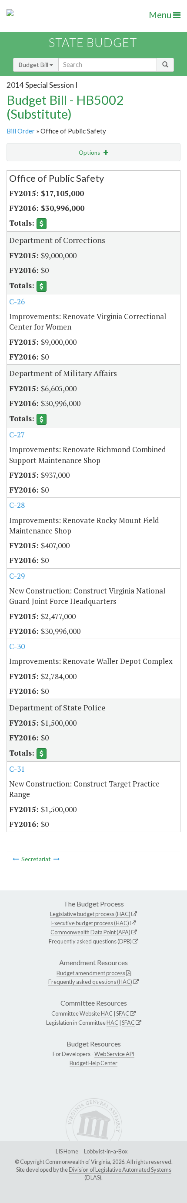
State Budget (93, 42)
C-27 (17, 435)
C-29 (17, 576)
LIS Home (67, 1151)
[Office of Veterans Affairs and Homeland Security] (56, 859)
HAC (107, 1013)
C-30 (17, 646)
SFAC (122, 1013)
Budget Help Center (93, 1063)
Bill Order (21, 131)
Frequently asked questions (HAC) (90, 981)
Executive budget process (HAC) (90, 923)
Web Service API (114, 1053)
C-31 (17, 769)
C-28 (17, 505)
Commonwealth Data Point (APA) (90, 932)
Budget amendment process (91, 973)
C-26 (17, 302)
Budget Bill (34, 64)
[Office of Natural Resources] (16, 859)
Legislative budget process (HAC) (90, 913)
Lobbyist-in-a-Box (105, 1151)
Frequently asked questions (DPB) (90, 941)
